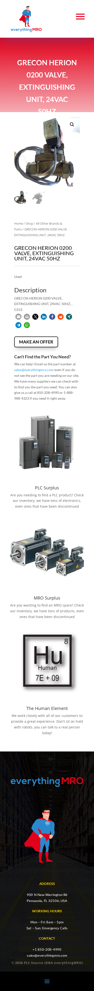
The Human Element (47, 708)
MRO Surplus (47, 598)
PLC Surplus (47, 488)
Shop (29, 223)
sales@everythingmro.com (34, 370)
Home (18, 223)
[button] (72, 124)
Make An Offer (36, 341)
